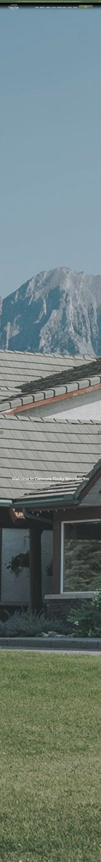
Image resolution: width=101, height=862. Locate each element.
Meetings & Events (61, 7)
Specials (70, 7)
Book (86, 7)
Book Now (50, 490)
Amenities (42, 7)
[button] (1, 432)
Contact (75, 7)
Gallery (54, 7)
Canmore (48, 7)
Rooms (37, 7)
